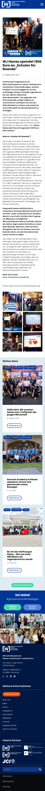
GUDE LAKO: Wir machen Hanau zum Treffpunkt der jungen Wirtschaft (22, 412)
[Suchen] (40, 769)
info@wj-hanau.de (11, 672)
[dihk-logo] (33, 747)
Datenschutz (8, 781)
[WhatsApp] (3, 676)
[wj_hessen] (12, 748)
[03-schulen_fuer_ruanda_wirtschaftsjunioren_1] (12, 342)
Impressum (7, 776)
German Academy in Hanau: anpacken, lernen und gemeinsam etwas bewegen (22, 483)
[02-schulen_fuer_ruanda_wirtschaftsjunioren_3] (32, 342)
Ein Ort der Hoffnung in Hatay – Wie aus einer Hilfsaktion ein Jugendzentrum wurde (20, 555)
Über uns (6, 700)
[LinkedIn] (11, 676)
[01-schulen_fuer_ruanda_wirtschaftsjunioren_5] (12, 321)
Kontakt (6, 721)
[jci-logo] (9, 761)
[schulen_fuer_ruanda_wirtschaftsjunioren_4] (32, 321)
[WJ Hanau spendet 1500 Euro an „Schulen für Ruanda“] (22, 18)
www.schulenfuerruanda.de (16, 277)
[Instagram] (7, 676)
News (5, 703)
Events (5, 707)
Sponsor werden (10, 729)
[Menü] (42, 4)
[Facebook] (14, 676)
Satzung (6, 786)
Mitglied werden (9, 725)
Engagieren (8, 710)
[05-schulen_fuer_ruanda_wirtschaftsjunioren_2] (32, 301)
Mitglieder (7, 718)
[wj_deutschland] (12, 755)
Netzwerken (8, 714)
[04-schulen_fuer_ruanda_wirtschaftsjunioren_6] (12, 301)
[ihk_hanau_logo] (33, 753)
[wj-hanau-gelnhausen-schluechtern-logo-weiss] (13, 4)
